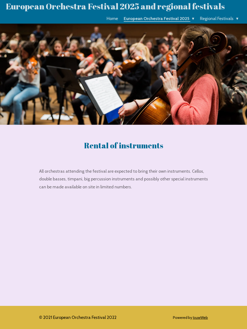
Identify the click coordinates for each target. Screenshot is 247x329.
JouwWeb (200, 318)
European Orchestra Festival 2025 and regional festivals (115, 6)
